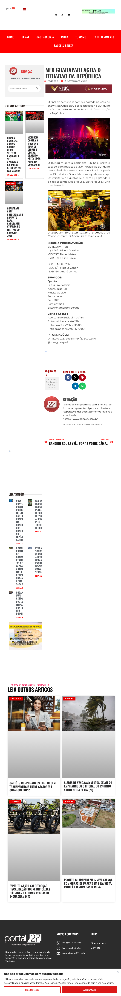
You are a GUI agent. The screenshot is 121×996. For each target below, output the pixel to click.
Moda (64, 37)
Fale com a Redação (71, 948)
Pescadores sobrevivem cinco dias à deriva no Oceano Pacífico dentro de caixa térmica (42, 560)
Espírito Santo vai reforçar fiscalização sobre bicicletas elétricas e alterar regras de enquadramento (29, 890)
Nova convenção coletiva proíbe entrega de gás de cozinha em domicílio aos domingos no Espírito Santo (22, 520)
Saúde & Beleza (64, 45)
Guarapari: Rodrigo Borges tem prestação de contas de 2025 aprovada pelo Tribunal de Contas (41, 514)
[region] (60, 982)
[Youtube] (69, 15)
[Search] (37, 88)
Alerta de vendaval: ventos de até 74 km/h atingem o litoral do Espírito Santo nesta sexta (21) (88, 786)
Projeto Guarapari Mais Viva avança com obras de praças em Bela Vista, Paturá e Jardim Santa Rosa (88, 883)
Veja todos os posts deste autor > (82, 425)
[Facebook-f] (49, 15)
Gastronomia (45, 37)
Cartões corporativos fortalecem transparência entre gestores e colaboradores (32, 786)
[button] (24, 9)
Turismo (80, 37)
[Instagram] (55, 15)
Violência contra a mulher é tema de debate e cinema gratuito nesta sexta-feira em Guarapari (34, 151)
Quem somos (99, 943)
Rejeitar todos (32, 989)
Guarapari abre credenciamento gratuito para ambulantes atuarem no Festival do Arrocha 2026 (16, 221)
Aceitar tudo (89, 989)
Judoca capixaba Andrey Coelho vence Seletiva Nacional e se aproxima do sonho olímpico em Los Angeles (14, 154)
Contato (96, 948)
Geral (25, 37)
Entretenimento (104, 37)
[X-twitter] (62, 15)
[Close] (118, 972)
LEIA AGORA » (13, 175)
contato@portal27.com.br (74, 953)
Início (10, 37)
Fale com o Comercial (71, 943)
